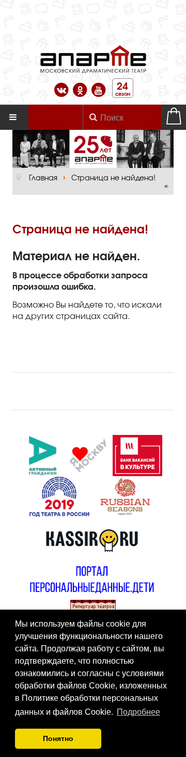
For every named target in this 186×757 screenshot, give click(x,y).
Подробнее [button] (138, 712)
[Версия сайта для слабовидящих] (166, 186)
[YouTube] (98, 88)
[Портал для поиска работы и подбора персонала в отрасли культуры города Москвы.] (137, 454)
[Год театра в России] (59, 495)
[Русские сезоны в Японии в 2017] (125, 495)
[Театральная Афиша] (93, 606)
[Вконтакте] (62, 88)
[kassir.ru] (92, 536)
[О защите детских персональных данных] (92, 578)
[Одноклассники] (81, 88)
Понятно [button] (58, 738)
